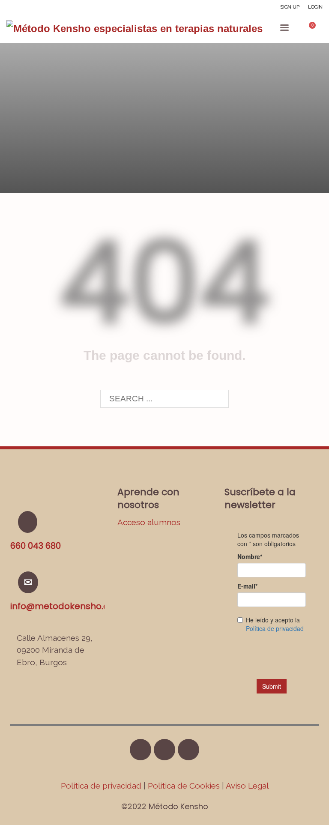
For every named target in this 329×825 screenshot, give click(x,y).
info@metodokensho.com (66, 606)
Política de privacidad (102, 785)
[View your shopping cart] (316, 29)
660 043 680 (35, 546)
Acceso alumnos (148, 522)
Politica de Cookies (184, 785)
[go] (218, 399)
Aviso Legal (247, 785)
